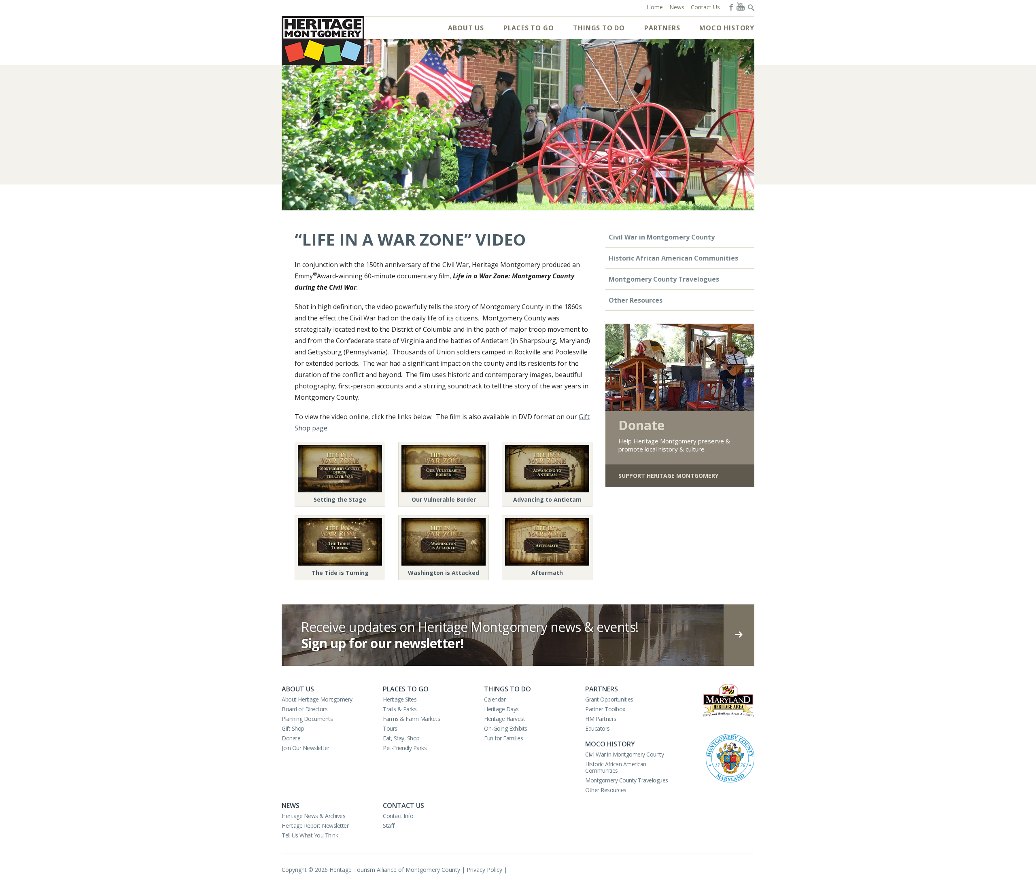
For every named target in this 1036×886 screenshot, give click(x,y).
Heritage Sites (399, 699)
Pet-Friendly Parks (405, 748)
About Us (466, 27)
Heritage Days (501, 709)
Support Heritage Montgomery (668, 475)
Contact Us (403, 805)
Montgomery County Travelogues (664, 279)
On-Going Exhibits (505, 728)
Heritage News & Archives (313, 816)
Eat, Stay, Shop (401, 738)
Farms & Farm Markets (411, 719)
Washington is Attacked (443, 573)
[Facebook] (730, 6)
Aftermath (547, 573)
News (290, 805)
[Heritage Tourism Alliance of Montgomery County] (323, 40)
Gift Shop (293, 728)
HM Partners (600, 719)
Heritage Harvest (504, 719)
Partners (662, 27)
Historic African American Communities (673, 258)
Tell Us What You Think (310, 835)
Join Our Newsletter (305, 748)
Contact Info (398, 816)
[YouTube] (741, 6)
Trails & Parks (399, 709)
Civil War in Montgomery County (662, 237)
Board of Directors (304, 709)
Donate (291, 738)
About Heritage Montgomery (317, 699)
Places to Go (528, 27)
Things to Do (599, 27)
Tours (390, 728)
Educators (597, 728)
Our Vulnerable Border (444, 499)
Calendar (494, 699)
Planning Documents (307, 719)
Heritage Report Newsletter (315, 825)
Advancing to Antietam (547, 499)
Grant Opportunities (609, 699)
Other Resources (635, 300)
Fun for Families (503, 738)
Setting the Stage (340, 499)
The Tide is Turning (340, 573)
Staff (389, 825)
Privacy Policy (484, 869)
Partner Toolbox (605, 709)
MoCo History (726, 27)
